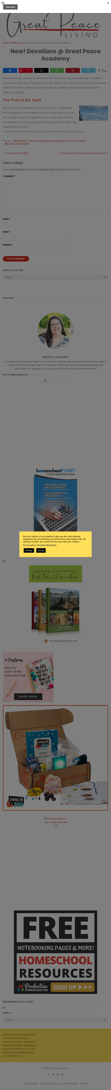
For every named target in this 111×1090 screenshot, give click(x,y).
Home (6, 42)
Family (81, 141)
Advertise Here (70, 1083)
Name (6, 219)
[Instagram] (53, 1074)
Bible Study (17, 42)
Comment (9, 176)
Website (7, 244)
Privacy (43, 1083)
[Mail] (62, 1074)
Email (6, 231)
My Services (55, 1083)
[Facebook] (48, 1074)
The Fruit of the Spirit (22, 100)
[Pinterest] (58, 1074)
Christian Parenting (38, 141)
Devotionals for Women (63, 141)
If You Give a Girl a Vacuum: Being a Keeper (82, 153)
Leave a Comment (18, 143)
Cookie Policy (31, 1083)
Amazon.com (27, 1052)
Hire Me (83, 1083)
